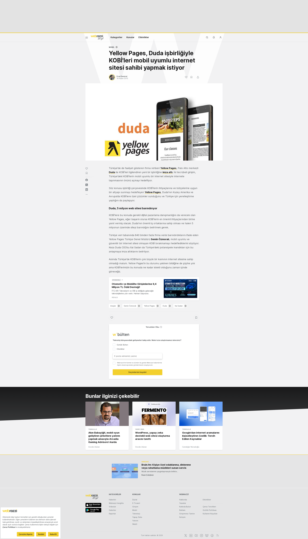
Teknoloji (92, 429)
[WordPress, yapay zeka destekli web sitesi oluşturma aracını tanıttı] (154, 414)
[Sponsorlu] (180, 288)
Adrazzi (115, 297)
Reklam (182, 510)
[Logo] (97, 37)
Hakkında (183, 500)
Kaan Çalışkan (147, 475)
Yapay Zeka (139, 429)
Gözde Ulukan (94, 447)
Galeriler (112, 510)
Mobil (111, 47)
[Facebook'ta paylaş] (86, 180)
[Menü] (86, 38)
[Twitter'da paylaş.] (86, 185)
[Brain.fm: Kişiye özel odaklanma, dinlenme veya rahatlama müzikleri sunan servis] (125, 471)
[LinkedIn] (190, 535)
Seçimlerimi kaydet (137, 372)
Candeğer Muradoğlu (190, 447)
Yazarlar (182, 503)
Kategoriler (116, 37)
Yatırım (135, 521)
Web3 (134, 524)
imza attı (168, 172)
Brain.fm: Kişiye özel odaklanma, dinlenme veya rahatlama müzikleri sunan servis (166, 466)
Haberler (112, 500)
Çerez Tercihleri (209, 507)
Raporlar (112, 514)
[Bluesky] (206, 535)
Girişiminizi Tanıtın (187, 514)
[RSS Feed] (217, 535)
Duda (112, 172)
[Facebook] (211, 535)
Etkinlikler (143, 37)
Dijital (134, 500)
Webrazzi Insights (116, 503)
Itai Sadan (179, 306)
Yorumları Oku (153, 327)
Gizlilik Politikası (210, 510)
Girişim (135, 507)
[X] (185, 535)
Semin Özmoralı (130, 306)
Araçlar (113, 306)
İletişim (182, 517)
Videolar (112, 507)
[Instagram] (201, 535)
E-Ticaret (136, 503)
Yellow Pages (168, 168)
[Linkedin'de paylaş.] (86, 189)
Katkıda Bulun (185, 507)
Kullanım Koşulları (210, 514)
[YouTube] (196, 535)
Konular (130, 37)
